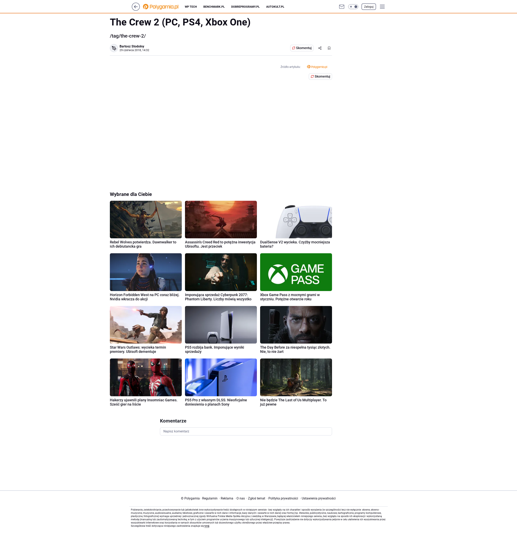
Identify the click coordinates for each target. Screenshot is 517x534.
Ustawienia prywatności (318, 498)
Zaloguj (368, 6)
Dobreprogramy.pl (245, 6)
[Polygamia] (164, 6)
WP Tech (191, 6)
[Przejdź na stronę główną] (136, 10)
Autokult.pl (275, 6)
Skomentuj (304, 48)
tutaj (206, 526)
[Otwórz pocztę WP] (341, 6)
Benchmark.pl (214, 6)
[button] (353, 6)
